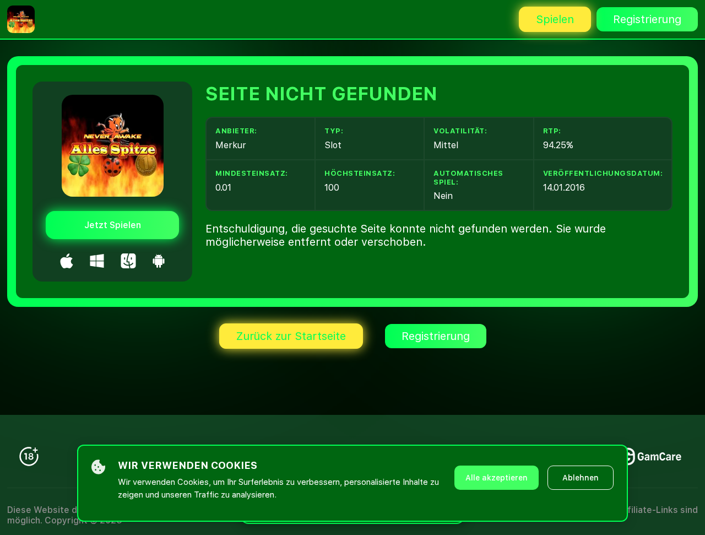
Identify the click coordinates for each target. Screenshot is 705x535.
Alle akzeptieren (496, 477)
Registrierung (647, 19)
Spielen (555, 19)
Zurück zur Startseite (291, 336)
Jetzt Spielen (112, 225)
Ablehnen (580, 477)
